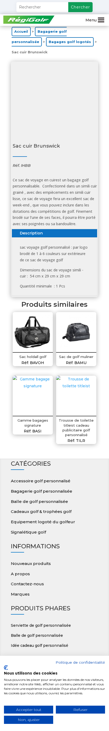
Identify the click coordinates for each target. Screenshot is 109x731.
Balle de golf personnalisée (39, 501)
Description (31, 233)
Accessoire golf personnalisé (40, 480)
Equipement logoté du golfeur (43, 521)
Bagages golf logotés (70, 42)
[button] (91, 20)
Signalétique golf (28, 532)
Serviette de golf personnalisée (41, 625)
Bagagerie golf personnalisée (41, 491)
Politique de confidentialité (80, 662)
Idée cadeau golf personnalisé (39, 645)
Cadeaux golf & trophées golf (41, 511)
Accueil (21, 32)
